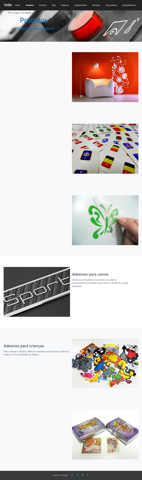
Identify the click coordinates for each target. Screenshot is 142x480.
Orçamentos (111, 5)
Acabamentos (80, 5)
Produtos (30, 5)
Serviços (96, 5)
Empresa (65, 5)
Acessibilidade (129, 5)
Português (22, 12)
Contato (42, 5)
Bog (53, 5)
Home (17, 5)
